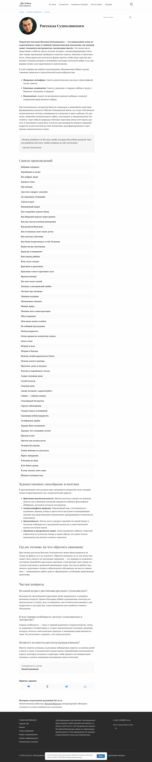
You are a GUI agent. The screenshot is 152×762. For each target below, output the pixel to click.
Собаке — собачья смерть (33, 395)
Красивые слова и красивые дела (37, 271)
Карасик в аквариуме (31, 251)
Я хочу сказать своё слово (33, 470)
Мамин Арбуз (28, 306)
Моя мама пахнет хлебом (33, 321)
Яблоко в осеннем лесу (32, 475)
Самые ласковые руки (32, 376)
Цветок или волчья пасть (33, 440)
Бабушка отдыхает (30, 167)
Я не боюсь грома (29, 465)
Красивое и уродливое (32, 266)
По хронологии (63, 4)
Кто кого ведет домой (31, 281)
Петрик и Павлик (29, 351)
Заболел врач (27, 201)
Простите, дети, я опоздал (34, 366)
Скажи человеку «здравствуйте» (37, 391)
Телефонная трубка (30, 420)
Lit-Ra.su (28, 3)
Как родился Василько (32, 226)
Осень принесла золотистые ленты (38, 336)
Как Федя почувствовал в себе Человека (40, 241)
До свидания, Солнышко (33, 196)
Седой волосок (28, 381)
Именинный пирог (30, 206)
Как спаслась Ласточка (32, 236)
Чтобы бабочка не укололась (35, 450)
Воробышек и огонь (31, 172)
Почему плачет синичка (33, 361)
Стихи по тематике (96, 4)
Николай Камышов (52, 703)
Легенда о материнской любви (36, 286)
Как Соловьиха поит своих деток (37, 231)
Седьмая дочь (28, 386)
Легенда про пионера (31, 291)
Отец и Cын (26, 341)
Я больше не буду (29, 460)
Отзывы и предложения (26, 731)
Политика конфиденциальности (28, 738)
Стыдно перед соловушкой (34, 410)
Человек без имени (30, 445)
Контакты (22, 727)
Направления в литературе (79, 4)
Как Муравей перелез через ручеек (38, 216)
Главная (21, 12)
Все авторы (52, 4)
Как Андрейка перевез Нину (35, 211)
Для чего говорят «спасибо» (34, 192)
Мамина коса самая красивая (35, 311)
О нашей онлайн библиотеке (28, 720)
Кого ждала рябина (30, 256)
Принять (101, 756)
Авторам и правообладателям (28, 734)
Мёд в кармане (28, 316)
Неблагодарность (29, 331)
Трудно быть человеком (33, 425)
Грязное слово (28, 182)
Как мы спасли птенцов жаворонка (38, 221)
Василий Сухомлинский (34, 12)
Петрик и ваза (28, 346)
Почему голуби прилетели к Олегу (37, 356)
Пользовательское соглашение (28, 742)
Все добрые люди (29, 177)
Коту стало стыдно (30, 261)
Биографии (108, 4)
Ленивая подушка (30, 296)
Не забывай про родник (33, 326)
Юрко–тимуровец (29, 455)
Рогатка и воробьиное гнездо (35, 371)
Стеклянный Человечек (32, 400)
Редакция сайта (24, 723)
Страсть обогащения (31, 405)
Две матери (26, 186)
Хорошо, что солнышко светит (36, 430)
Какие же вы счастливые (33, 246)
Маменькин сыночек (31, 301)
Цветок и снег (28, 435)
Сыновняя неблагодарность (35, 415)
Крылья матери (29, 276)
